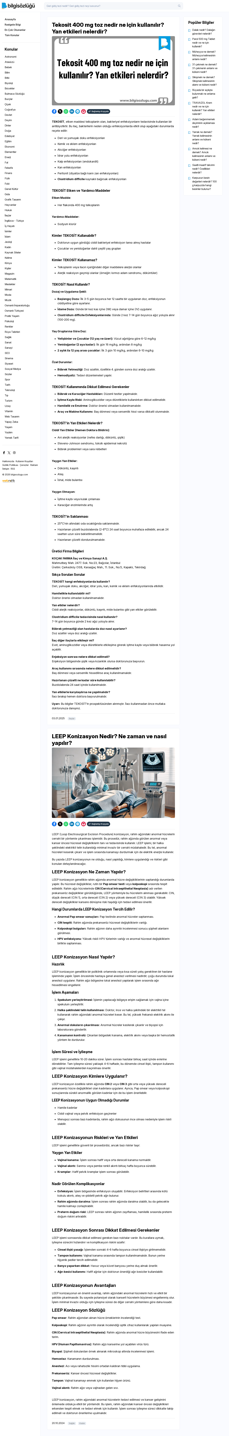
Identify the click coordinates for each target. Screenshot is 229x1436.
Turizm (8, 400)
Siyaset (9, 363)
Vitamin (9, 411)
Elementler (10, 151)
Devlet (8, 114)
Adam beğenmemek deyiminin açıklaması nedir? (203, 123)
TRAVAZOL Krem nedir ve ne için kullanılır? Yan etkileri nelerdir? (203, 108)
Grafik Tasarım (13, 199)
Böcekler (10, 88)
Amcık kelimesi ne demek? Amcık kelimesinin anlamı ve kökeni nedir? (203, 154)
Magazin (9, 273)
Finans (8, 173)
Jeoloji (8, 241)
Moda (8, 294)
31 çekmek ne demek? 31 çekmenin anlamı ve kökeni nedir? (204, 68)
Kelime (8, 257)
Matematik (10, 278)
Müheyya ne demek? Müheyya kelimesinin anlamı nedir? (204, 55)
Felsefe (9, 167)
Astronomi (10, 56)
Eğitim (8, 141)
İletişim (5, 468)
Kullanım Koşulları (24, 461)
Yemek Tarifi (12, 437)
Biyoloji (9, 83)
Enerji (8, 157)
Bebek (8, 67)
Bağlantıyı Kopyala (100, 111)
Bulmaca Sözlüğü (15, 93)
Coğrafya (10, 109)
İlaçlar (8, 215)
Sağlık (8, 337)
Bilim (7, 72)
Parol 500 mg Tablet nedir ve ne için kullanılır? (203, 42)
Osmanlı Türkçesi (14, 310)
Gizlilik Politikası (10, 465)
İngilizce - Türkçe (14, 220)
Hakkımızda (8, 461)
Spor (7, 379)
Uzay (8, 405)
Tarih (7, 384)
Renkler (9, 326)
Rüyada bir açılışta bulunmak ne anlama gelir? (203, 93)
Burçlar (9, 99)
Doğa (8, 130)
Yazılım (8, 432)
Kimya (8, 263)
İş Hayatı (9, 226)
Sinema (9, 358)
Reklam (34, 465)
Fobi (7, 183)
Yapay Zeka (11, 421)
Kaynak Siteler (13, 252)
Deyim (8, 120)
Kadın (8, 247)
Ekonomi (9, 146)
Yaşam (8, 427)
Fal (6, 162)
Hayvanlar (10, 204)
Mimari (8, 289)
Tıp (6, 395)
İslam (7, 236)
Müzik (8, 300)
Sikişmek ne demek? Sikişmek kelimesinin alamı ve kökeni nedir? (204, 81)
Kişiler (8, 268)
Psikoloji (9, 321)
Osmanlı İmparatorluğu (17, 305)
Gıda (7, 194)
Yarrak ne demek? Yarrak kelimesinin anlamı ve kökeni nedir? (202, 137)
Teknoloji (10, 390)
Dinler (8, 125)
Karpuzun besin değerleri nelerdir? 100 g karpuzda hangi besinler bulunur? (204, 183)
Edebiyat (9, 136)
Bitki (7, 77)
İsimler (8, 231)
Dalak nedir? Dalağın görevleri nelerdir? (203, 31)
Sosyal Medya (13, 368)
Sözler (8, 374)
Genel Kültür (11, 189)
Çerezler (24, 465)
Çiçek (8, 104)
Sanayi (8, 347)
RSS (13, 468)
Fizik (7, 178)
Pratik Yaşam (12, 316)
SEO (7, 353)
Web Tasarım (12, 416)
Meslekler (10, 284)
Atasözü (9, 62)
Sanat (8, 342)
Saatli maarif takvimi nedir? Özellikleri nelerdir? (203, 168)
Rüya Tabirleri (12, 331)
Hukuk (8, 210)
